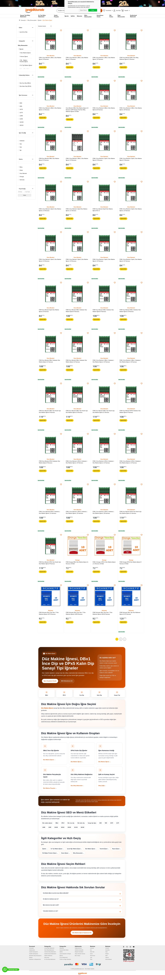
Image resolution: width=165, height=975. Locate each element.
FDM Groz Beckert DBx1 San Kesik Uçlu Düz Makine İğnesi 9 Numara (50, 411)
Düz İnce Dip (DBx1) (25, 83)
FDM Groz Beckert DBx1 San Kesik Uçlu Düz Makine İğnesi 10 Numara (77, 411)
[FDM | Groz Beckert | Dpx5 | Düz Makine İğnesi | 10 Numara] (51, 193)
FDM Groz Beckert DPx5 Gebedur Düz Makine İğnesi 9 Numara (130, 411)
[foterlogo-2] (82, 964)
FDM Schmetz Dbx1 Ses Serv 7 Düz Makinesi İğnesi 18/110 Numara (102, 613)
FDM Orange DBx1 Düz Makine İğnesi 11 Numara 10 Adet (77, 562)
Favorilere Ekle (61, 30)
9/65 (21, 106)
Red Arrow (92, 955)
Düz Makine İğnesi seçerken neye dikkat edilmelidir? (56, 893)
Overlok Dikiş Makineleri (50, 951)
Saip (106, 951)
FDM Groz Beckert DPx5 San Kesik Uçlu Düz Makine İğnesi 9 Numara (50, 562)
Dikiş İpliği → (102, 785)
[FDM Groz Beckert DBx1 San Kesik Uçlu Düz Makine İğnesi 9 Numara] (51, 395)
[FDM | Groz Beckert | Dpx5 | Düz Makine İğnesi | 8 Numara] (104, 142)
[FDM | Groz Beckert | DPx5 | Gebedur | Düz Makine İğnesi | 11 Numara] (104, 445)
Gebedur (22, 140)
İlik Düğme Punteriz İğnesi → (50, 853)
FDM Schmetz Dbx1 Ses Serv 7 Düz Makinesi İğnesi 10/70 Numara (49, 613)
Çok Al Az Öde (23, 32)
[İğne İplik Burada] (44, 10)
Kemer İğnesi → (65, 853)
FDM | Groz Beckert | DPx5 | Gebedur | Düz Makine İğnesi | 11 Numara (103, 462)
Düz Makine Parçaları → (50, 788)
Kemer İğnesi (24, 56)
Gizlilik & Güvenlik (79, 950)
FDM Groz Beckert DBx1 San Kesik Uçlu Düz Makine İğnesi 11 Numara (104, 411)
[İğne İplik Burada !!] (82, 974)
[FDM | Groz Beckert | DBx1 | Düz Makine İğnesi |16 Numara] (104, 92)
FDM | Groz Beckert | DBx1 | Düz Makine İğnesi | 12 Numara (50, 108)
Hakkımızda (32, 950)
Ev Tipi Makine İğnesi (26, 65)
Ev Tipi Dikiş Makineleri (49, 959)
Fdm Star (92, 951)
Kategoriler (22, 41)
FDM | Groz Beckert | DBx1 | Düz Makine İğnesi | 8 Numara (50, 58)
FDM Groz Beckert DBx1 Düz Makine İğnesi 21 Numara (49, 159)
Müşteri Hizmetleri (79, 951)
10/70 (21, 109)
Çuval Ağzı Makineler (49, 948)
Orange (22, 176)
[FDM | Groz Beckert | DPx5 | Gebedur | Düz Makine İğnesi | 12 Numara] (131, 445)
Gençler (107, 948)
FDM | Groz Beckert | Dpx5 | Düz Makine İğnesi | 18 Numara (77, 260)
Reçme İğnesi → (116, 848)
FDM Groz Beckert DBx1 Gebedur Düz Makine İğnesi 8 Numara (76, 310)
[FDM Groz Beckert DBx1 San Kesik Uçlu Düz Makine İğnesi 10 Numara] (77, 395)
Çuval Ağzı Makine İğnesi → (74, 848)
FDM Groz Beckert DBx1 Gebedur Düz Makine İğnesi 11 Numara (49, 361)
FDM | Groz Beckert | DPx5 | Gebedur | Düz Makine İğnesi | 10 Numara (76, 462)
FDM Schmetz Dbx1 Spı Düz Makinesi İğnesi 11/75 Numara (130, 613)
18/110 (21, 125)
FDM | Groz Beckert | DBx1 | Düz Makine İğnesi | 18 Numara (131, 108)
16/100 (21, 122)
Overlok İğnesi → (104, 848)
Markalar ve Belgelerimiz (35, 959)
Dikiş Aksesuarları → (78, 853)
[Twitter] (127, 946)
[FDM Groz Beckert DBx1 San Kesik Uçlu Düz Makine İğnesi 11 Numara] (104, 395)
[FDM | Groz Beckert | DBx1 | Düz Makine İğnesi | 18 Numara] (131, 92)
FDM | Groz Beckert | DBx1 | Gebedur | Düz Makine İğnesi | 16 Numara (130, 361)
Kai (91, 950)
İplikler (61, 951)
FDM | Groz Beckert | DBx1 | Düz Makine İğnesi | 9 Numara (77, 58)
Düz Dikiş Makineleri (49, 950)
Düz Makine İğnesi (26, 52)
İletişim (30, 957)
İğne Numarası (23, 95)
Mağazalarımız (78, 948)
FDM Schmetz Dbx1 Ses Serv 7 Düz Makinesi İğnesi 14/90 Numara (76, 613)
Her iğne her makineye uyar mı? (51, 899)
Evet (93, 10)
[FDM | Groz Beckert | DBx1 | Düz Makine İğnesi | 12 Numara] (51, 92)
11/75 (21, 112)
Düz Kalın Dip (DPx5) (25, 86)
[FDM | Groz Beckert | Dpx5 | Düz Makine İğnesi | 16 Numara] (51, 243)
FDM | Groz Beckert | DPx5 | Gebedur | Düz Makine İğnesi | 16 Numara (76, 512)
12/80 (21, 115)
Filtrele (24, 195)
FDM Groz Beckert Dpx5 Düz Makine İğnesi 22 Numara (49, 310)
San (21, 144)
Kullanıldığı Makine (24, 75)
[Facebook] (123, 946)
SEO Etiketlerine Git (67, 681)
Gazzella (107, 950)
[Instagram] (130, 946)
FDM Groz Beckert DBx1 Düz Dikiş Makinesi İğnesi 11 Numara (129, 58)
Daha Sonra (83, 10)
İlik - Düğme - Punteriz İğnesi (24, 60)
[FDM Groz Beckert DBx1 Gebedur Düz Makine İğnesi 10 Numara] (131, 294)
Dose (91, 953)
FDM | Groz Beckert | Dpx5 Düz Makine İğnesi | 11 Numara (76, 209)
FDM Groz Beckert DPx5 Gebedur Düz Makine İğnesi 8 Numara (49, 462)
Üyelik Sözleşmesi (33, 951)
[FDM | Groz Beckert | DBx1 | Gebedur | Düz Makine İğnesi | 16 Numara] (131, 344)
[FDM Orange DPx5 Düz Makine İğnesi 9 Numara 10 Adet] (131, 546)
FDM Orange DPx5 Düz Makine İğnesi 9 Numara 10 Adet (130, 562)
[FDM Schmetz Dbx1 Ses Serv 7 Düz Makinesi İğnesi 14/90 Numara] (77, 596)
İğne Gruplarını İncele (50, 681)
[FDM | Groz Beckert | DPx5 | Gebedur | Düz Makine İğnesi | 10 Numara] (77, 445)
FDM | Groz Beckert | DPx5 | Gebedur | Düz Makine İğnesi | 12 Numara (130, 462)
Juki (91, 957)
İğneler (21, 49)
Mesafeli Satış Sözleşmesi (35, 955)
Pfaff (106, 955)
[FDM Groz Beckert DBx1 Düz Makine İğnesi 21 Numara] (51, 142)
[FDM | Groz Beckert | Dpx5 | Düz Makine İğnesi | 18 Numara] (77, 243)
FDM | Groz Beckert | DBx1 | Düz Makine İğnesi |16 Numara (104, 108)
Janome (92, 948)
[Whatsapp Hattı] (5, 969)
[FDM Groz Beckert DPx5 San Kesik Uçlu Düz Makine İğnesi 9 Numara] (51, 546)
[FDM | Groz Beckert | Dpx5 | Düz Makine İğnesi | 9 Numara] (131, 142)
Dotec (21, 170)
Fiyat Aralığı (22, 188)
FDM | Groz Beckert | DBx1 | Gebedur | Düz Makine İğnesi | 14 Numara (103, 361)
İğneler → (45, 848)
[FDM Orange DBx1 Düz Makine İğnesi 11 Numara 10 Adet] (77, 546)
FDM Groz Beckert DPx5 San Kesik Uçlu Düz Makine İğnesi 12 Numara (130, 512)
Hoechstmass (108, 959)
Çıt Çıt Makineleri (64, 957)
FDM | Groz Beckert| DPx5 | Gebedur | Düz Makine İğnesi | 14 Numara (49, 512)
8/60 (21, 103)
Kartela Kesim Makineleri (50, 953)
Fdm (91, 959)
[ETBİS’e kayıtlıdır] (128, 955)
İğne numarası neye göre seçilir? (51, 905)
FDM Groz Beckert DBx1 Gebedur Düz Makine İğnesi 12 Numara (76, 361)
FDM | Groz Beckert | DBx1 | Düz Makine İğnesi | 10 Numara (104, 58)
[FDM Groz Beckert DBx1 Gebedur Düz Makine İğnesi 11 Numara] (51, 344)
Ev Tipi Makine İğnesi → (57, 848)
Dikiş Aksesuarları (23, 45)
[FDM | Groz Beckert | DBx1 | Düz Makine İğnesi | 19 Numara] (77, 142)
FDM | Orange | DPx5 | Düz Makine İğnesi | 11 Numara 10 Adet (104, 562)
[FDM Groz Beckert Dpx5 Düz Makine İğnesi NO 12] (104, 193)
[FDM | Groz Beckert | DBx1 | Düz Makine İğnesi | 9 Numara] (77, 41)
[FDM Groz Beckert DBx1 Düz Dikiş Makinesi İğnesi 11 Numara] (131, 41)
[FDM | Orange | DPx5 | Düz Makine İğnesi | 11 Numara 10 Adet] (104, 546)
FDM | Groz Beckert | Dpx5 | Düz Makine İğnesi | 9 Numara (131, 159)
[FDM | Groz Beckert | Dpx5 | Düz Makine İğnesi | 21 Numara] (131, 243)
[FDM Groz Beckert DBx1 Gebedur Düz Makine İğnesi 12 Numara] (77, 344)
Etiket (20, 27)
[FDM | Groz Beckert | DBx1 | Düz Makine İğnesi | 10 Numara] (104, 41)
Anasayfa (31, 948)
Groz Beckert (23, 173)
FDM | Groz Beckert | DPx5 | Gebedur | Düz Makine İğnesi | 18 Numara (103, 512)
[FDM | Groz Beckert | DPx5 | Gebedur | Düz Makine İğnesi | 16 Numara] (77, 495)
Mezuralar (46, 957)
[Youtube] (133, 946)
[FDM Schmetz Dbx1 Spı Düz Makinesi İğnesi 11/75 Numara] (131, 596)
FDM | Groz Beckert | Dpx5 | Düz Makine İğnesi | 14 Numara (131, 209)
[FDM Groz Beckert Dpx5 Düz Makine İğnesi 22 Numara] (51, 294)
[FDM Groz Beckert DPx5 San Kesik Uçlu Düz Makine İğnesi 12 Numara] (131, 495)
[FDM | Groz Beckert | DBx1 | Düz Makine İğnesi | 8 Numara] (51, 41)
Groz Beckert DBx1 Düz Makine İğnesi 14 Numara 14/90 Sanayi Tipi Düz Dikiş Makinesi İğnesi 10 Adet (77, 109)
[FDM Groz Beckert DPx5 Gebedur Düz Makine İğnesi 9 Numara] (131, 395)
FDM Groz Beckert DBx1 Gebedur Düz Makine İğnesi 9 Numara (103, 310)
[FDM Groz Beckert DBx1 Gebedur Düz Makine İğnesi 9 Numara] (104, 294)
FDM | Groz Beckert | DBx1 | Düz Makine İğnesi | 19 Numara (77, 159)
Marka (21, 159)
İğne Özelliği (22, 133)
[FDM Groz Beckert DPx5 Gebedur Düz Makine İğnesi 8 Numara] (51, 445)
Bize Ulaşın (77, 955)
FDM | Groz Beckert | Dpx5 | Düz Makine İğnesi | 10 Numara (50, 209)
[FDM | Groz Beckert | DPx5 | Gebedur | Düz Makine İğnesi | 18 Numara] (104, 495)
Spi (20, 150)
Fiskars (107, 953)
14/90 (21, 119)
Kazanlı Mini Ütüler (64, 950)
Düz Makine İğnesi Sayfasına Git (81, 932)
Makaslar (62, 948)
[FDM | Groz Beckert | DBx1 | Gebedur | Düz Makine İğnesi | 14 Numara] (104, 344)
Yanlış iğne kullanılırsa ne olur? (50, 911)
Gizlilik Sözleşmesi (33, 953)
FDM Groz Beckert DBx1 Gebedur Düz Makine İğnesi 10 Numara (130, 310)
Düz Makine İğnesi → (49, 759)
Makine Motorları (48, 955)
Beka (21, 167)
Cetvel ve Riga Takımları (65, 959)
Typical (107, 957)
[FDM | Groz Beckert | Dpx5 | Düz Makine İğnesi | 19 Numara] (104, 243)
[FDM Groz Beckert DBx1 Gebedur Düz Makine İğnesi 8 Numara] (77, 294)
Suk (21, 147)
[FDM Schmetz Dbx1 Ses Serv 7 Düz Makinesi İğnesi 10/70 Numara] (51, 596)
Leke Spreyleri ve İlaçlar (65, 953)
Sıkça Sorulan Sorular (80, 953)
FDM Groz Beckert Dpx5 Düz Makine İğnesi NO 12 (103, 209)
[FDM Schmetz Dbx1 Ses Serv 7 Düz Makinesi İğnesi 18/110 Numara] (104, 596)
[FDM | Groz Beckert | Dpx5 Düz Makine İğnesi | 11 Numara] (77, 193)
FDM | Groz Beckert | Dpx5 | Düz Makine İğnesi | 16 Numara (50, 260)
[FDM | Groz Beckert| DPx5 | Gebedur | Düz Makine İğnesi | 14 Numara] (51, 495)
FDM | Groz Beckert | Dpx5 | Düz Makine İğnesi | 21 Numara (131, 260)
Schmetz (22, 179)
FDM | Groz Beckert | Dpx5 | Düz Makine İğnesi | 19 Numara (104, 260)
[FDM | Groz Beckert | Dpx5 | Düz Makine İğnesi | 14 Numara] (131, 193)
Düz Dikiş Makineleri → (77, 785)
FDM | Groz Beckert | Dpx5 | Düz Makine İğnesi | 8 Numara (104, 159)
